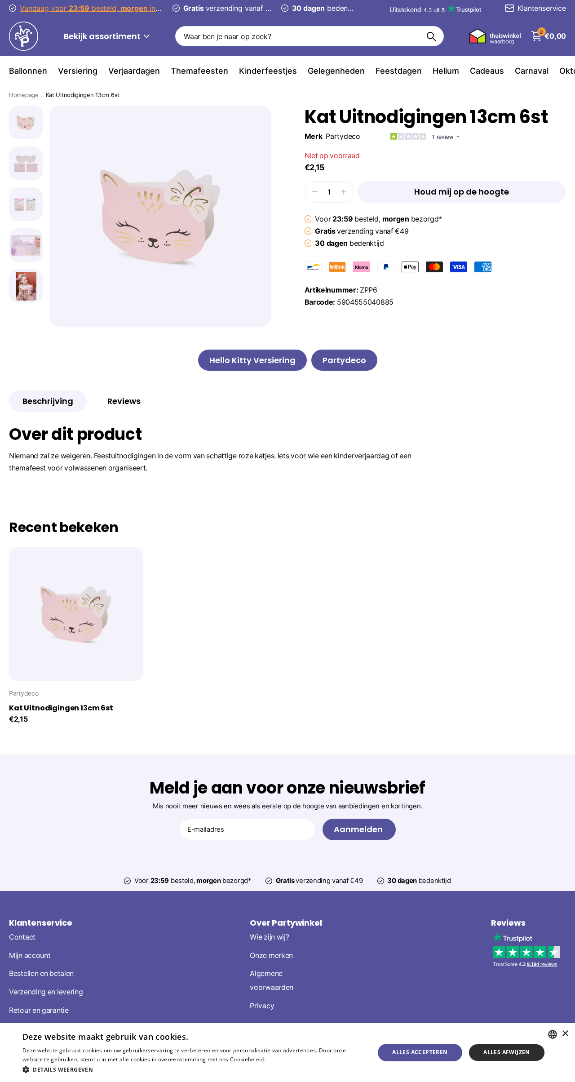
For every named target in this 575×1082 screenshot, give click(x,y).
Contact (22, 937)
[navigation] (26, 122)
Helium (446, 70)
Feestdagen (399, 70)
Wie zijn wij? (269, 937)
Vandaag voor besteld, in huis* (97, 8)
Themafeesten (199, 70)
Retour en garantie (39, 1010)
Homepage (24, 94)
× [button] (565, 1033)
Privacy (262, 1006)
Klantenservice (40, 922)
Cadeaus (487, 70)
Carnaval (531, 70)
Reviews (508, 922)
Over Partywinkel (286, 922)
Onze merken (271, 955)
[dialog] (287, 1052)
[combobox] (552, 1034)
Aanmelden (359, 829)
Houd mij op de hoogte (461, 191)
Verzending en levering (46, 992)
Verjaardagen (134, 70)
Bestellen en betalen (41, 973)
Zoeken (431, 36)
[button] (193, 1069)
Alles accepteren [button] (419, 1052)
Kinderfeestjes (268, 70)
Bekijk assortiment (103, 36)
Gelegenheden (336, 70)
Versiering (77, 70)
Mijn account (29, 955)
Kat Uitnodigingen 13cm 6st (61, 708)
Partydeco (343, 136)
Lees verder (282, 1059)
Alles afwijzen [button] (506, 1052)
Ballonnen (28, 70)
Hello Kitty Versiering (252, 360)
